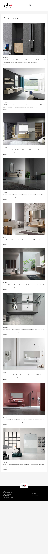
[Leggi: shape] (24, 264)
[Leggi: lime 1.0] (24, 129)
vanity (5, 192)
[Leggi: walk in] (24, 444)
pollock (5, 327)
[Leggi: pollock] (24, 309)
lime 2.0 (5, 102)
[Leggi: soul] (24, 219)
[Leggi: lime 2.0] (24, 84)
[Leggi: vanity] (24, 174)
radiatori (5, 57)
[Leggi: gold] (24, 354)
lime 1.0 (5, 147)
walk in (5, 462)
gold (4, 372)
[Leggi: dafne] (24, 399)
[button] (30, 5)
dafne (5, 417)
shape (5, 282)
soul (4, 237)
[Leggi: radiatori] (24, 39)
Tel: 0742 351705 (6, 495)
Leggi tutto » (5, 64)
